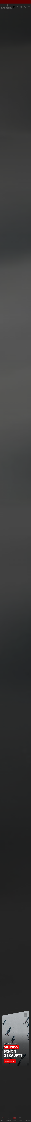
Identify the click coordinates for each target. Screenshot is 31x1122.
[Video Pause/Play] (28, 1064)
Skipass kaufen (8, 1061)
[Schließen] (25, 1015)
